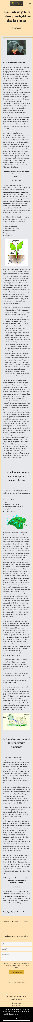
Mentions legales (16, 999)
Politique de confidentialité (16, 996)
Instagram (17, 1006)
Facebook (17, 1003)
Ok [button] (16, 1018)
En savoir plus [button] (13, 1014)
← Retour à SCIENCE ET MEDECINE (16, 983)
